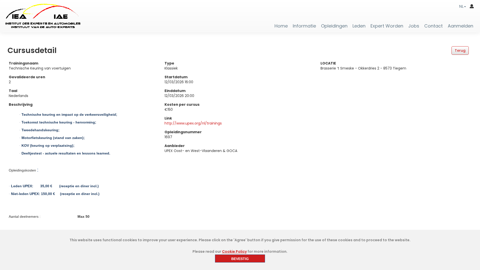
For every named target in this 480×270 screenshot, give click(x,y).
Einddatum (175, 90)
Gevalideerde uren (27, 77)
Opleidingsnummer (183, 132)
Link (168, 118)
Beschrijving (20, 104)
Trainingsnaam (23, 63)
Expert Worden (386, 26)
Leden (359, 26)
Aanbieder (174, 145)
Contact (433, 26)
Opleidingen (334, 26)
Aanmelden (460, 26)
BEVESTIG (240, 259)
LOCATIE (328, 63)
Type (169, 63)
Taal (13, 90)
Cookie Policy (234, 251)
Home (281, 26)
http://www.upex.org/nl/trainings (193, 123)
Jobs (413, 26)
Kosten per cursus (182, 104)
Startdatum (176, 77)
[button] (462, 6)
